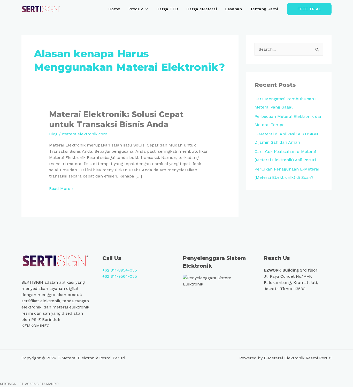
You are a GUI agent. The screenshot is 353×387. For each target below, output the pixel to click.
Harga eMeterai (201, 8)
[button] (145, 9)
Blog (53, 133)
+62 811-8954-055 (119, 270)
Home (114, 8)
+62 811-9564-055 (119, 276)
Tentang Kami (264, 8)
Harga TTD (167, 8)
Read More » (61, 188)
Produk (135, 8)
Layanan (233, 8)
